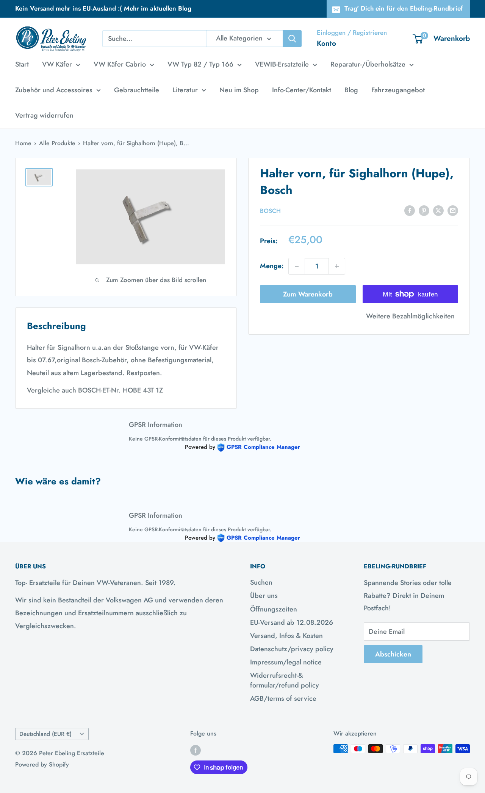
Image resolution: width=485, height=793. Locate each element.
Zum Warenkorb (308, 294)
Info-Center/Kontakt (301, 90)
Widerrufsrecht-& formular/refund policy (284, 680)
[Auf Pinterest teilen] (424, 210)
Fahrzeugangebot (398, 90)
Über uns (264, 596)
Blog (351, 90)
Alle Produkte (57, 143)
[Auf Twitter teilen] (438, 210)
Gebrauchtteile (136, 90)
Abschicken (393, 654)
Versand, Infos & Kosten (286, 636)
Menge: (272, 266)
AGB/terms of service (283, 698)
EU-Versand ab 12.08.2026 (291, 622)
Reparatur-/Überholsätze (367, 64)
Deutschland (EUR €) (45, 734)
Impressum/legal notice (286, 662)
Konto (326, 43)
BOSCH (270, 210)
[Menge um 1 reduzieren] (297, 266)
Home (23, 143)
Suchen (261, 582)
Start (22, 64)
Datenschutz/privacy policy (291, 649)
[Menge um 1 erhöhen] (337, 266)
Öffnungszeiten (273, 609)
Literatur (185, 90)
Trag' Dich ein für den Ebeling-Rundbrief (403, 8)
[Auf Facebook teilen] (409, 210)
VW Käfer (57, 64)
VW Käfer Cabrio (120, 64)
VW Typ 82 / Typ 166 (200, 64)
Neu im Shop (239, 90)
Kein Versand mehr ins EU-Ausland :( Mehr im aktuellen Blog (103, 8)
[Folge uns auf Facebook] (195, 750)
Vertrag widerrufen (44, 115)
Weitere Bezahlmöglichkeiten (410, 316)
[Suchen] (292, 38)
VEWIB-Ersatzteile (282, 64)
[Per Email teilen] (452, 210)
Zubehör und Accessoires (53, 90)
